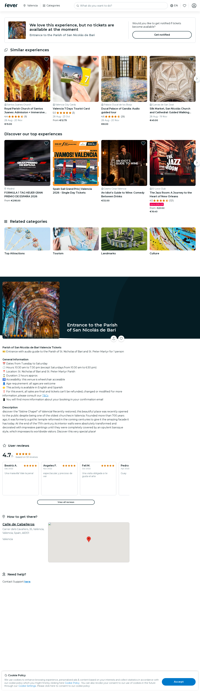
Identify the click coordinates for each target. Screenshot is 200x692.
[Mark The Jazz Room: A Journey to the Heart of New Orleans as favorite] (192, 143)
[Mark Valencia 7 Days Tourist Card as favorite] (95, 59)
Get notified (162, 34)
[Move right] (197, 79)
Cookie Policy (72, 683)
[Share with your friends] (114, 339)
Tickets (165, 337)
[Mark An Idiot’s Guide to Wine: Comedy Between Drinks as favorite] (143, 143)
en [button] (176, 5)
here (27, 581)
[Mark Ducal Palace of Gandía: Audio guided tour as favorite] (143, 59)
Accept (179, 681)
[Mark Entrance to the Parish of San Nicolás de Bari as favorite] (121, 339)
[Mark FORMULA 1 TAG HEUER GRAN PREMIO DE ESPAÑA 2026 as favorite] (46, 143)
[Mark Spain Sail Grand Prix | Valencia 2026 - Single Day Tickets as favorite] (95, 143)
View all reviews (66, 502)
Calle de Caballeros (18, 524)
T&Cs (45, 395)
